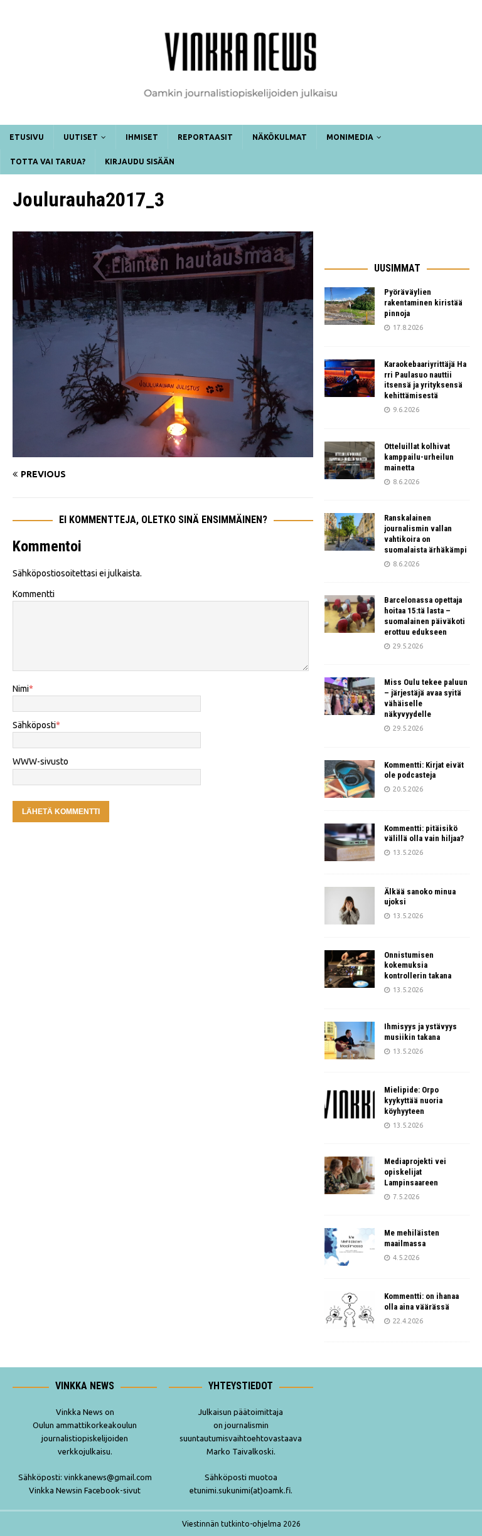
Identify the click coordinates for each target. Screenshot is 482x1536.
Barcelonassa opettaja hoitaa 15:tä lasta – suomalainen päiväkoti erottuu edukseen (424, 616)
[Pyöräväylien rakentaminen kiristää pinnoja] (349, 306)
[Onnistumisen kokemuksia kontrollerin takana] (349, 969)
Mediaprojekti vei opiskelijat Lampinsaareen (415, 1172)
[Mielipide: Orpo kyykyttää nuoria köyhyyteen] (349, 1104)
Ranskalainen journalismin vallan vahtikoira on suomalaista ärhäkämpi (425, 533)
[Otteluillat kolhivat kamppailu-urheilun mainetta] (349, 460)
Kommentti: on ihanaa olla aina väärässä (421, 1301)
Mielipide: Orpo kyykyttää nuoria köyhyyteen (413, 1100)
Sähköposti (34, 725)
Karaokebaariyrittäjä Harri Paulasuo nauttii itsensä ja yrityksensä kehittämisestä (425, 380)
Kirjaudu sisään (139, 161)
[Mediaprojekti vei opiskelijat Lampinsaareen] (349, 1175)
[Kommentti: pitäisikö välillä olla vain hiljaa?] (349, 842)
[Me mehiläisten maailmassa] (349, 1247)
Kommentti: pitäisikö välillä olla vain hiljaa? (424, 834)
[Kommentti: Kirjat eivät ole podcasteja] (349, 779)
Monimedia (349, 137)
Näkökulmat (279, 137)
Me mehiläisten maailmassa (411, 1238)
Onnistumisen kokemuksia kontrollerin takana (417, 965)
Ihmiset (142, 137)
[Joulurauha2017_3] (163, 450)
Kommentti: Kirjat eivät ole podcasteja (424, 770)
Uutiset (80, 137)
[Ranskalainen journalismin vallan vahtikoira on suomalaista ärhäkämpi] (349, 532)
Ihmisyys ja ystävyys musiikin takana (420, 1032)
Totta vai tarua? (47, 161)
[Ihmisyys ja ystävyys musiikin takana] (349, 1040)
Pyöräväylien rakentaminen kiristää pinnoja (423, 302)
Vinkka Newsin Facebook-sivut (85, 1490)
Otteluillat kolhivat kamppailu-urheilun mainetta (419, 457)
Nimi (21, 689)
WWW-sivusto (40, 761)
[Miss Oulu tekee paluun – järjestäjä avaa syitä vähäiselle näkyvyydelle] (349, 696)
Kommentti (34, 594)
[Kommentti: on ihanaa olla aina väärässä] (349, 1310)
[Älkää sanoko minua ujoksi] (349, 905)
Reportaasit (205, 137)
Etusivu (26, 137)
